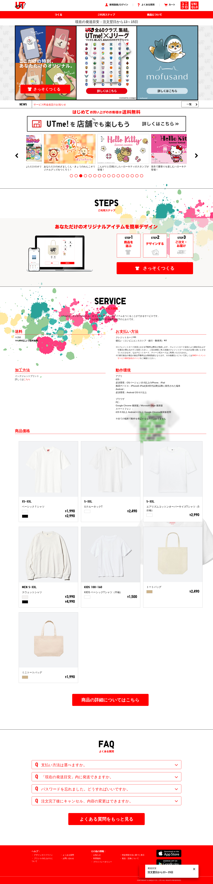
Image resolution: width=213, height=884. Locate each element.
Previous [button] (17, 155)
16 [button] (141, 175)
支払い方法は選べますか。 (64, 765)
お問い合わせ (68, 858)
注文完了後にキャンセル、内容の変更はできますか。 (87, 801)
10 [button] (113, 175)
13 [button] (127, 175)
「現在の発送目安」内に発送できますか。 (77, 777)
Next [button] (196, 155)
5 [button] (90, 175)
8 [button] (104, 175)
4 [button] (85, 175)
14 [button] (132, 175)
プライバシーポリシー (102, 862)
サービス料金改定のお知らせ (50, 104)
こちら (27, 379)
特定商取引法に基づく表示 (133, 855)
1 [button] (71, 175)
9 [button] (108, 175)
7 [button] (99, 175)
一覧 (189, 104)
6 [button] (94, 175)
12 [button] (122, 175)
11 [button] (118, 175)
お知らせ (97, 855)
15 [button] (136, 175)
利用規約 (97, 858)
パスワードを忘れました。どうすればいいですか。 (85, 789)
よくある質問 (68, 855)
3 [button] (80, 175)
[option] (53, 152)
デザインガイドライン (43, 855)
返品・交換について (130, 858)
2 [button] (76, 175)
